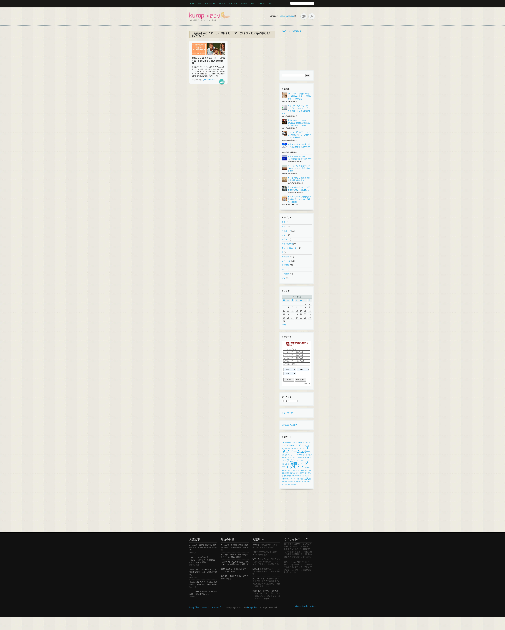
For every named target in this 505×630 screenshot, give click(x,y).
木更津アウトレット (298, 475)
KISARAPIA (287, 442)
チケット (288, 457)
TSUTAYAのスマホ (291, 445)
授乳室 (284, 239)
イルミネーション (299, 448)
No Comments (209, 80)
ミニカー (301, 460)
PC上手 (255, 552)
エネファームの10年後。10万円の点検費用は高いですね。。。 (299, 146)
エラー (305, 451)
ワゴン (307, 460)
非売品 (294, 484)
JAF (283, 442)
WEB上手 (256, 559)
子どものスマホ (295, 473)
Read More (222, 82)
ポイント (292, 460)
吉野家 (287, 473)
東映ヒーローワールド (292, 479)
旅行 (252, 3)
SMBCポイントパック (304, 442)
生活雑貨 (244, 3)
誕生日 (293, 481)
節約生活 (222, 3)
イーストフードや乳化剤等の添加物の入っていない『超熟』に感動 (300, 199)
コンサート (291, 455)
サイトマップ (287, 413)
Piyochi (307, 383)
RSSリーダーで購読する (292, 31)
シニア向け (299, 455)
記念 (289, 481)
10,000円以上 (292, 364)
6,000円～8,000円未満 (295, 358)
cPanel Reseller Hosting (305, 606)
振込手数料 (303, 473)
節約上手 (255, 569)
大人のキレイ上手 (259, 578)
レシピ (284, 235)
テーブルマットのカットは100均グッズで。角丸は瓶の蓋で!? (299, 168)
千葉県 (309, 470)
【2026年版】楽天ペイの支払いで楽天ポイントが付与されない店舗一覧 (300, 134)
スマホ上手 (256, 545)
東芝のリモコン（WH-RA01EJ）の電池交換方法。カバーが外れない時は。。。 (300, 122)
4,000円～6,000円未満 (295, 355)
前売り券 (304, 470)
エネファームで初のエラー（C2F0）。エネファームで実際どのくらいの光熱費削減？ (202, 559)
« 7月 (284, 324)
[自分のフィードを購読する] (281, 31)
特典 (301, 479)
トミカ (293, 457)
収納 (283, 473)
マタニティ (286, 231)
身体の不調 (299, 481)
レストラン (233, 3)
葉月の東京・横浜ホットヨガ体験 (265, 591)
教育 (283, 222)
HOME (192, 3)
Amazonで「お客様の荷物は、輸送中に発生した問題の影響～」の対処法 (300, 96)
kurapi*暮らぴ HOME (198, 607)
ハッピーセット (301, 457)
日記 (270, 3)
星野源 (286, 475)
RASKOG (294, 442)
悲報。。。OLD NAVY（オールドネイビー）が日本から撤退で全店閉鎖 (208, 60)
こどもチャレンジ (303, 445)
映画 (289, 475)
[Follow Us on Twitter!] (304, 16)
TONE (283, 445)
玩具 (306, 478)
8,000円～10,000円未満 (295, 361)
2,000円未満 (291, 349)
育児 (199, 3)
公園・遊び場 (210, 3)
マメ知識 (261, 3)
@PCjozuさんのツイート (292, 425)
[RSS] (311, 16)
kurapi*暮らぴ (253, 607)
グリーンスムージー (290, 248)
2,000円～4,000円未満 (295, 352)
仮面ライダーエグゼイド (295, 465)
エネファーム (295, 449)
